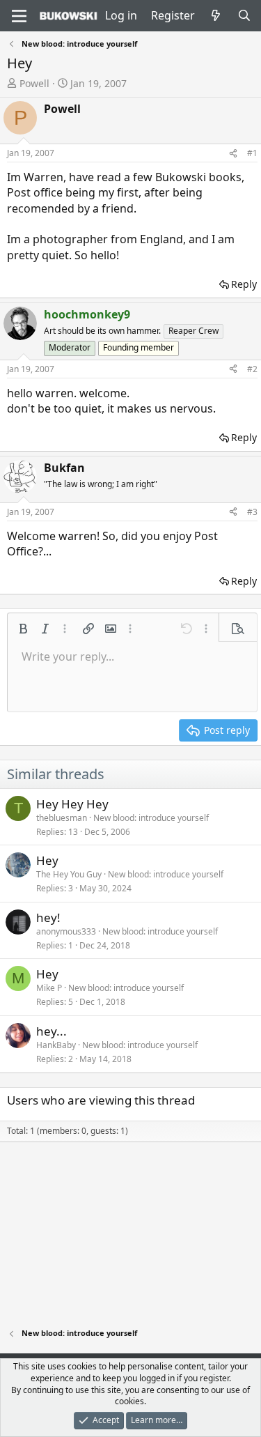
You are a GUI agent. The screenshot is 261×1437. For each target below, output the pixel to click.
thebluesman (61, 818)
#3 (252, 512)
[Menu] (19, 16)
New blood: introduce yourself (151, 818)
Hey (47, 860)
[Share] (233, 154)
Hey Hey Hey (72, 804)
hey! (48, 917)
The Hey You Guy (69, 874)
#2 (252, 369)
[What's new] (216, 15)
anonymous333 (66, 931)
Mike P (49, 988)
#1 (252, 153)
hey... (51, 1031)
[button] (23, 628)
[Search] (244, 15)
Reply (244, 284)
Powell (34, 83)
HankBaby (56, 1045)
